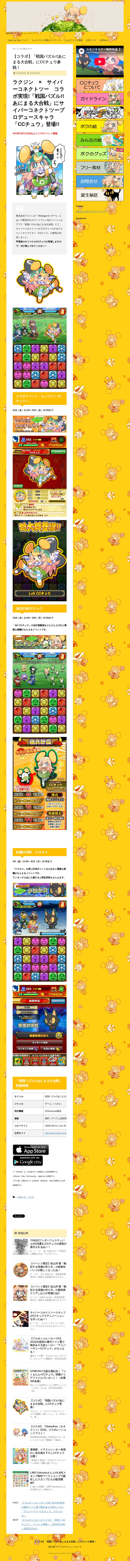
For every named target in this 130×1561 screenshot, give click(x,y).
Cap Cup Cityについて (18, 40)
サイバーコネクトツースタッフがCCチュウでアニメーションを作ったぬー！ (48, 1316)
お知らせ (21, 1197)
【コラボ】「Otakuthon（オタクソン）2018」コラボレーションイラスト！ (48, 1429)
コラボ (30, 1197)
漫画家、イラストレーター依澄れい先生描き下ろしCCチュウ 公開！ (48, 1453)
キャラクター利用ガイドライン (46, 40)
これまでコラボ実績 (73, 40)
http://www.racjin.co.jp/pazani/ (60, 1133)
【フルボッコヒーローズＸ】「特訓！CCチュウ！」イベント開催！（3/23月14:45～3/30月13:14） (43, 1524)
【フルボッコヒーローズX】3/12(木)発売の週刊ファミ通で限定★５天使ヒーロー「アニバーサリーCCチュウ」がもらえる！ (48, 1345)
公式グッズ (91, 40)
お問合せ (104, 40)
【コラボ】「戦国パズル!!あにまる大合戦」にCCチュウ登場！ (47, 1404)
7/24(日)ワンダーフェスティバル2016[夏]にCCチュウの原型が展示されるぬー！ (48, 1243)
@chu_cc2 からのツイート (91, 211)
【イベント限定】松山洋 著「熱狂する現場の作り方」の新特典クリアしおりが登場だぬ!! (48, 1290)
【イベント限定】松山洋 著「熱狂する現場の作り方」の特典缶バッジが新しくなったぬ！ (48, 1266)
